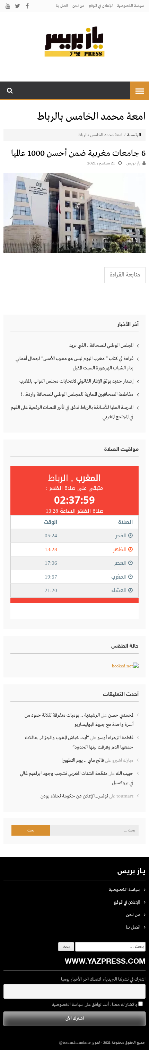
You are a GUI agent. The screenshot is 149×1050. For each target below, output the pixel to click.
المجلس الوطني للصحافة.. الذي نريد (101, 345)
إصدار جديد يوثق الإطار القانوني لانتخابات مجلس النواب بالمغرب (76, 381)
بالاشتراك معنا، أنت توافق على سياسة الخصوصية (95, 1005)
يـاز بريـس (133, 163)
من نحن (78, 5)
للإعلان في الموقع (101, 5)
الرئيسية (134, 135)
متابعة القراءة (125, 275)
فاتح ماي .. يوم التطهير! (82, 760)
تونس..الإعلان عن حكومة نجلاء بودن (74, 796)
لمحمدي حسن (120, 715)
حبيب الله (124, 773)
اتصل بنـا (62, 5)
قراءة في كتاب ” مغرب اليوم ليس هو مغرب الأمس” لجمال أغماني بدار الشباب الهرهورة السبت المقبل (74, 363)
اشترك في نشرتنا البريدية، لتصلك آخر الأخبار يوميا (103, 979)
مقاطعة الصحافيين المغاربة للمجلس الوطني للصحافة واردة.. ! (77, 394)
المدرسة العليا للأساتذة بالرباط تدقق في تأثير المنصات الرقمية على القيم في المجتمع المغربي (72, 412)
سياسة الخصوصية (130, 5)
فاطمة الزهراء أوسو (115, 738)
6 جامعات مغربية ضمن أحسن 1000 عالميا (78, 153)
